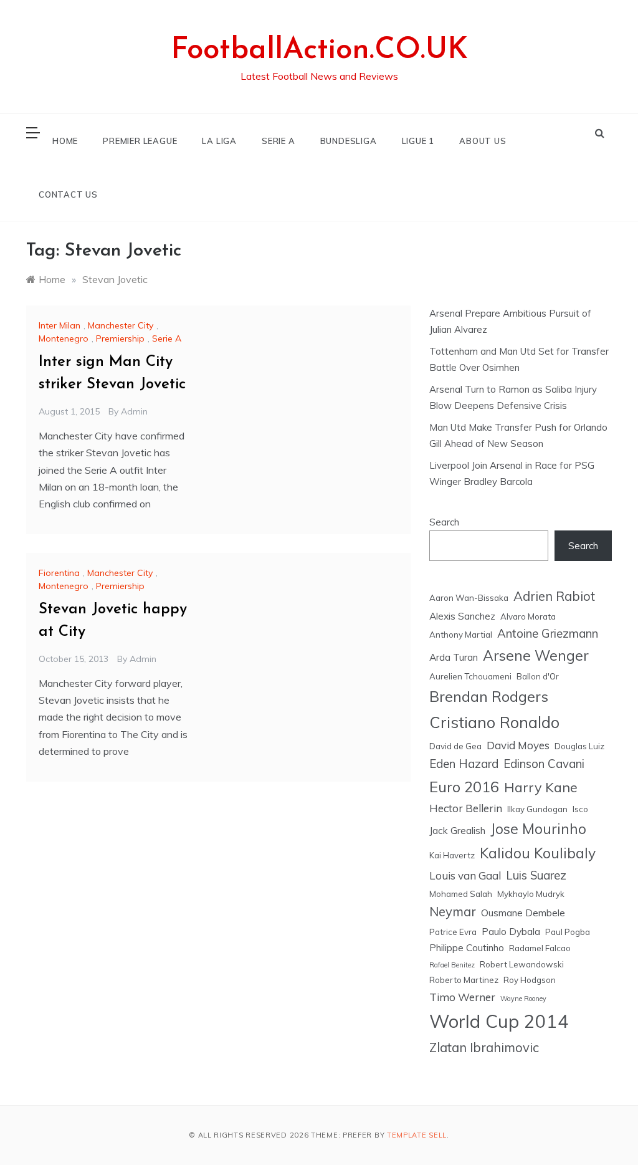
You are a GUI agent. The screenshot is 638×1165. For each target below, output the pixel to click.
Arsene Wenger (536, 655)
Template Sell (417, 1135)
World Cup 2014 (499, 1021)
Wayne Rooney (523, 998)
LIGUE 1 (418, 141)
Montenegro (63, 338)
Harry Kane (541, 787)
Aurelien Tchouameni (470, 676)
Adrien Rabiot (554, 596)
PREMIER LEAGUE (140, 141)
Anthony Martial (460, 635)
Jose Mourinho (538, 829)
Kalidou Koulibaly (538, 853)
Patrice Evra (453, 932)
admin (134, 411)
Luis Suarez (536, 875)
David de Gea (455, 746)
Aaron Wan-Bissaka (468, 598)
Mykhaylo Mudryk (530, 894)
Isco (580, 809)
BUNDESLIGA (348, 141)
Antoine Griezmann (547, 633)
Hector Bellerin (465, 808)
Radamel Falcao (540, 948)
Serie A (166, 338)
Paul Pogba (567, 932)
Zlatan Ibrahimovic (484, 1047)
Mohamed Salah (460, 894)
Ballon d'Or (538, 676)
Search (444, 522)
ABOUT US (482, 141)
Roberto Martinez (463, 980)
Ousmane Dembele (523, 912)
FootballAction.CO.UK (319, 50)
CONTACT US (68, 194)
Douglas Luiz (579, 746)
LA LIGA (219, 141)
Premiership (120, 338)
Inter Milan (59, 325)
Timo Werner (462, 997)
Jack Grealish (457, 830)
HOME (65, 141)
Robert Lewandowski (522, 964)
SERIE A (278, 141)
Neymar (452, 911)
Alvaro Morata (528, 616)
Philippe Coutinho (466, 947)
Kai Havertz (452, 855)
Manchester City (120, 325)
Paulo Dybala (511, 931)
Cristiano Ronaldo (494, 722)
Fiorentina (59, 572)
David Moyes (518, 745)
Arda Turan (453, 657)
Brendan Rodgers (488, 696)
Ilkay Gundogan (537, 809)
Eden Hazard (463, 763)
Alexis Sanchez (462, 616)
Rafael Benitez (452, 965)
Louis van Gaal (465, 875)
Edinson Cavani (543, 763)
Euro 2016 (464, 786)
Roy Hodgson (529, 980)
